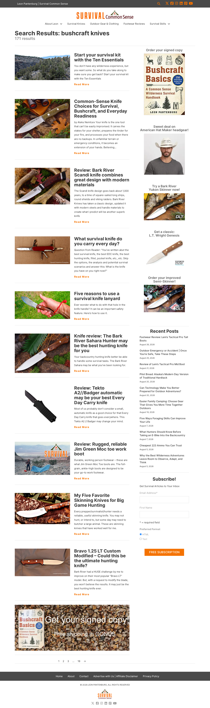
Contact (83, 676)
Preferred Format (150, 529)
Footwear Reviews (134, 23)
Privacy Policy (151, 676)
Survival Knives (76, 23)
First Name (146, 507)
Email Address (149, 492)
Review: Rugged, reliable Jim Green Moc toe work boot (100, 449)
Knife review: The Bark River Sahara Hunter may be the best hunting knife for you (101, 343)
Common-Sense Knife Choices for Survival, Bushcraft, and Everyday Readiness (100, 109)
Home (59, 676)
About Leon (51, 23)
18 (79, 661)
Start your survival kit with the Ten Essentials (99, 57)
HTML (145, 534)
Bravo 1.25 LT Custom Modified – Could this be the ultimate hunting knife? (100, 558)
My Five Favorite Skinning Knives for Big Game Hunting (99, 500)
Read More (81, 84)
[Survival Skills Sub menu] (169, 24)
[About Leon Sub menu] (61, 24)
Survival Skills (158, 23)
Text (144, 539)
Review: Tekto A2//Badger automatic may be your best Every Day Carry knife (99, 395)
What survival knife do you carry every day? (98, 241)
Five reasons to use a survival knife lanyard (97, 296)
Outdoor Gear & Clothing (104, 23)
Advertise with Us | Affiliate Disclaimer (115, 676)
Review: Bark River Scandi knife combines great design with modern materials (101, 177)
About (71, 676)
